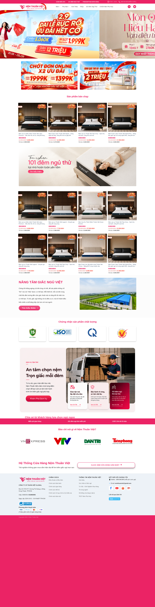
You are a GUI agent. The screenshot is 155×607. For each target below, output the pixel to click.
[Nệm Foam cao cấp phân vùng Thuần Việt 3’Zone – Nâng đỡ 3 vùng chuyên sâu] (92, 248)
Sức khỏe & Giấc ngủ (85, 554)
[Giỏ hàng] (134, 6)
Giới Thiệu (74, 6)
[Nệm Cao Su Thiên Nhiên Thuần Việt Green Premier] (92, 205)
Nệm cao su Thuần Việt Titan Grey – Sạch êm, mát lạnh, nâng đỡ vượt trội (91, 134)
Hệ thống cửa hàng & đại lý (87, 564)
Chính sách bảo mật (55, 567)
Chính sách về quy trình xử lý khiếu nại (60, 564)
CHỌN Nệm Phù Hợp (106, 6)
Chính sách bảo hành (55, 554)
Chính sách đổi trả (54, 560)
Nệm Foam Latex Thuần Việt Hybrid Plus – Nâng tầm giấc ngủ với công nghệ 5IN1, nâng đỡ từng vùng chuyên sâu (122, 134)
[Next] (149, 34)
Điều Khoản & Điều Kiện (56, 551)
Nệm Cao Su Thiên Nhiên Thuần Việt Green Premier (90, 222)
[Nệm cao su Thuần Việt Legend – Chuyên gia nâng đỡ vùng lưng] (62, 205)
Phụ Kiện (65, 6)
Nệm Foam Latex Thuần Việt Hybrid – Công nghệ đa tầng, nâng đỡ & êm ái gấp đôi (61, 134)
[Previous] (5, 34)
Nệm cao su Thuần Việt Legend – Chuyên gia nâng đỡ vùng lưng (61, 222)
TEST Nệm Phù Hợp (85, 567)
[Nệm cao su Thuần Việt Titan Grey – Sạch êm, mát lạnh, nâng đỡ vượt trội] (92, 117)
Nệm (57, 6)
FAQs (82, 6)
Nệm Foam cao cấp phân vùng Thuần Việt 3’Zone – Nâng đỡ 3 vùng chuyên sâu (90, 265)
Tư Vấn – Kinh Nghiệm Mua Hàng (89, 557)
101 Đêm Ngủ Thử (91, 6)
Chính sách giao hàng (55, 557)
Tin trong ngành (83, 560)
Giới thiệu (81, 551)
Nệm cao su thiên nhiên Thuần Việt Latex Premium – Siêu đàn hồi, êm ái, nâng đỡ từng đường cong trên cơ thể (32, 134)
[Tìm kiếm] (129, 6)
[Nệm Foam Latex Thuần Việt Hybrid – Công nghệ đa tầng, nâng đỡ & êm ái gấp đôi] (62, 117)
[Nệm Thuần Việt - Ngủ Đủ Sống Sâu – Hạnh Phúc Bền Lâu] (36, 7)
